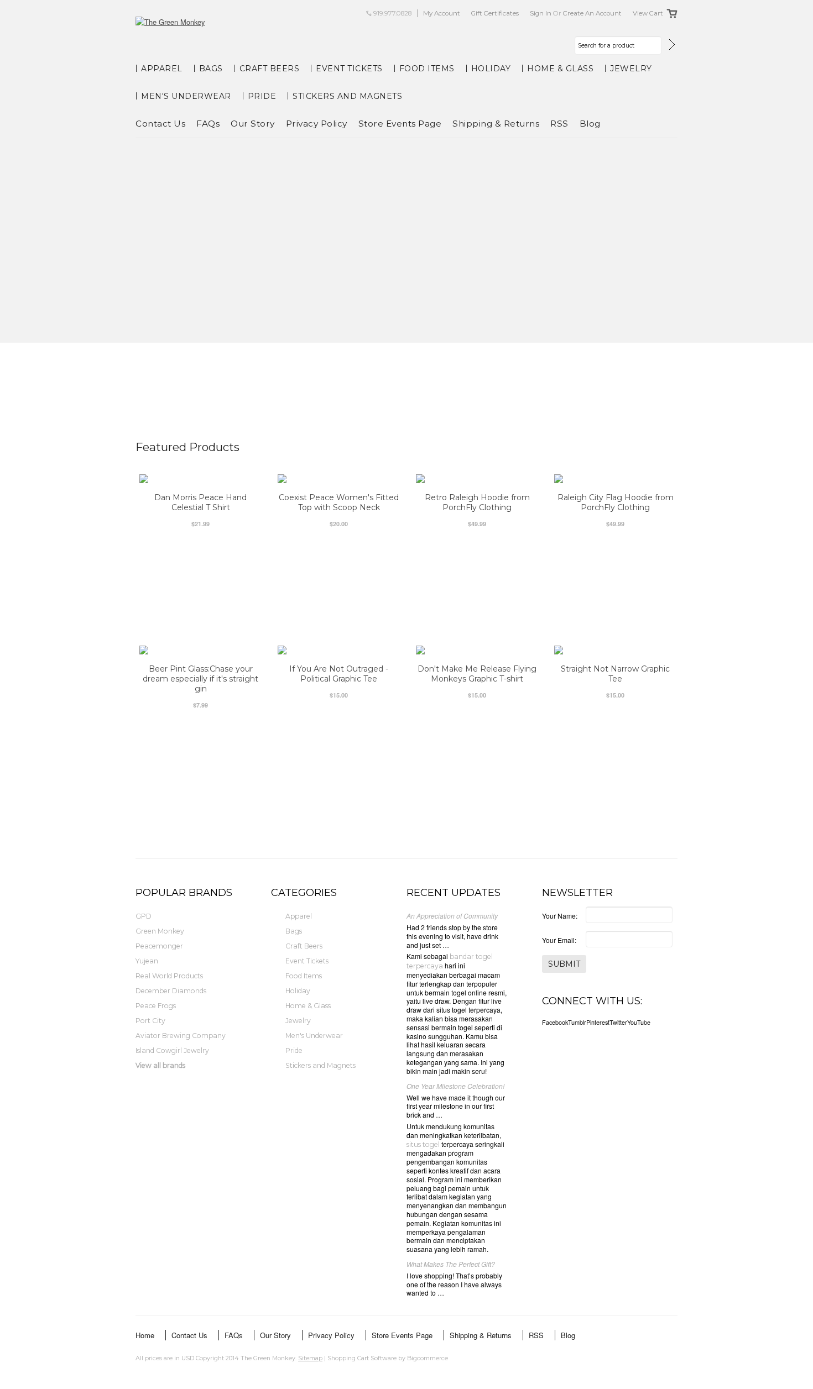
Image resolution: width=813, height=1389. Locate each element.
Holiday (491, 69)
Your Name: (559, 915)
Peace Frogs (156, 1006)
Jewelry (631, 69)
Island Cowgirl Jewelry (172, 1050)
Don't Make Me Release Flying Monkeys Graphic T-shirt (477, 674)
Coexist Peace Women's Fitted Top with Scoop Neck (339, 502)
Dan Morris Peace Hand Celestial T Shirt (200, 502)
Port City (150, 1020)
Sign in (540, 13)
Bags (211, 69)
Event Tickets (349, 69)
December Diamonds (171, 991)
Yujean (147, 961)
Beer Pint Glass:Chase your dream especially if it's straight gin (200, 679)
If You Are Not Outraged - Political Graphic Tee (338, 674)
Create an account (592, 13)
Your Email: (559, 940)
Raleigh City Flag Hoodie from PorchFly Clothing (615, 502)
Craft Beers (269, 69)
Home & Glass (560, 69)
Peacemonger (159, 946)
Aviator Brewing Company (181, 1035)
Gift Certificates (495, 13)
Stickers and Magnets (347, 96)
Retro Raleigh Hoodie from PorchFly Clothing (477, 502)
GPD (144, 916)
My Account (441, 13)
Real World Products (169, 976)
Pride (262, 96)
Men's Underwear (186, 96)
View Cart (648, 13)
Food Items (427, 69)
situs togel (423, 1144)
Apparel (162, 69)
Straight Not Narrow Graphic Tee (615, 674)
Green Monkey (160, 931)
